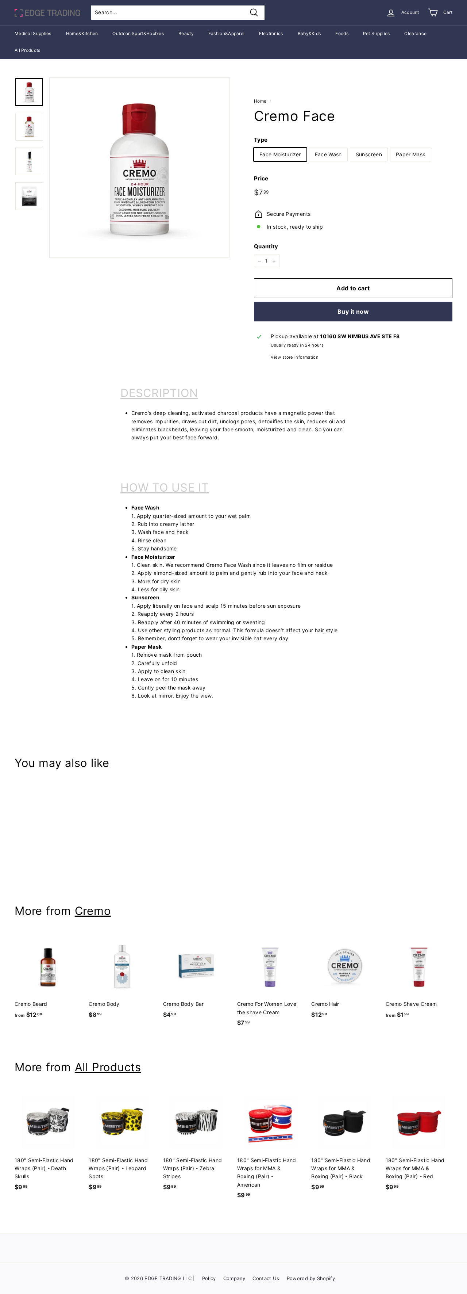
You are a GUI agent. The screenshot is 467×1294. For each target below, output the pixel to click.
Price (261, 178)
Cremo (93, 910)
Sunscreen (369, 154)
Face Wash (328, 154)
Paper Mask (411, 154)
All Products (27, 50)
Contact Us (265, 1278)
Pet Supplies (376, 33)
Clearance (415, 33)
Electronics (271, 33)
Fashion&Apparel (226, 33)
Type (260, 139)
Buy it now (353, 311)
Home (260, 101)
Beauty (186, 33)
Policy (209, 1278)
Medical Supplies (33, 33)
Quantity (266, 246)
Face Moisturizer (280, 154)
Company (234, 1278)
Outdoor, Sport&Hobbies (138, 33)
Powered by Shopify (311, 1278)
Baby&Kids (309, 33)
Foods (341, 33)
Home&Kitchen (82, 33)
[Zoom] (139, 167)
